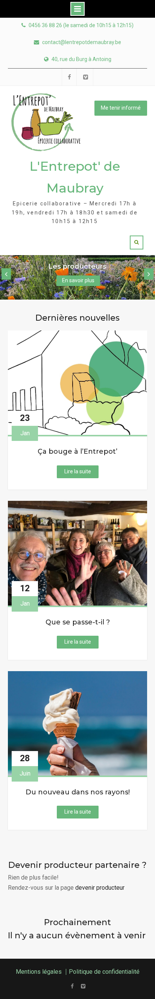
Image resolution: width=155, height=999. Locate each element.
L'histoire (77, 266)
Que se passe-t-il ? (78, 622)
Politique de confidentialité (104, 972)
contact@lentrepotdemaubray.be (81, 42)
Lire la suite (81, 473)
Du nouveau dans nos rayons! (78, 792)
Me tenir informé (121, 108)
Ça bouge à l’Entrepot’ (77, 452)
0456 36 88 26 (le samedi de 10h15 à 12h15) (81, 25)
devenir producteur (100, 887)
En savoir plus (78, 280)
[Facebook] (72, 986)
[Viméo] (83, 986)
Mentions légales (39, 972)
